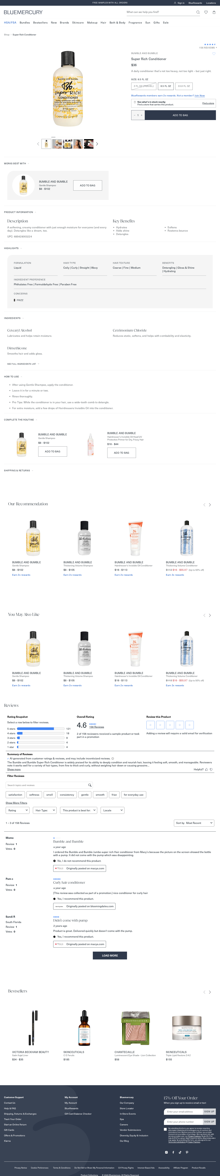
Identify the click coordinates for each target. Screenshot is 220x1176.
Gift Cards (9, 1129)
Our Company (127, 1102)
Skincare (78, 22)
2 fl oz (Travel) (144, 86)
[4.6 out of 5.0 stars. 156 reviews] (210, 44)
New (54, 22)
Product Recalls (199, 1168)
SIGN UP (209, 1111)
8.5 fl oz (166, 86)
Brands (64, 22)
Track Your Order (12, 1119)
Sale (166, 22)
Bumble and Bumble (144, 53)
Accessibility (164, 1168)
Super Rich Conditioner (24, 34)
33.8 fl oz (184, 86)
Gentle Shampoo (47, 185)
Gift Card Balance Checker (78, 1113)
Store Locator (127, 1108)
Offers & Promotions (14, 1135)
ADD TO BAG (87, 185)
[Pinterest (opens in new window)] (187, 1151)
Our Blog (124, 1140)
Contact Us (9, 1102)
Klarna (7, 1140)
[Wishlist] (206, 12)
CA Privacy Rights (126, 1168)
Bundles (25, 22)
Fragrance (135, 22)
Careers (124, 1124)
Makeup (92, 22)
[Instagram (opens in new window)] (166, 1151)
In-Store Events (128, 1113)
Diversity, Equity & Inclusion (134, 1135)
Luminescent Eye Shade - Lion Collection (135, 1055)
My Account (71, 1102)
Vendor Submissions (130, 1129)
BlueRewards (195, 2)
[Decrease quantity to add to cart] (133, 115)
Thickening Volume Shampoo (78, 565)
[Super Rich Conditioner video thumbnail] (89, 144)
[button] (214, 12)
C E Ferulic (69, 1055)
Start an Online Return (15, 1124)
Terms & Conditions (62, 1168)
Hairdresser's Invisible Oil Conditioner (133, 565)
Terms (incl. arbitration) (177, 1142)
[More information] (215, 47)
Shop (6, 34)
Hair (103, 22)
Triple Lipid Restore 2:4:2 (178, 1055)
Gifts (157, 22)
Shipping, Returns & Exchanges (20, 1113)
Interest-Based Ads (146, 1168)
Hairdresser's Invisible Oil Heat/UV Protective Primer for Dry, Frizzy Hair (125, 438)
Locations (211, 2)
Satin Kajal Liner (20, 1055)
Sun (147, 22)
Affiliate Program (180, 1168)
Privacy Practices (194, 1136)
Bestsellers (40, 22)
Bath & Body (118, 22)
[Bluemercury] (23, 12)
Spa (122, 1119)
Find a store (208, 103)
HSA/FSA (10, 22)
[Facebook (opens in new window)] (173, 1151)
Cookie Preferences (39, 1168)
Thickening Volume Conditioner (182, 565)
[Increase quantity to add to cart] (143, 115)
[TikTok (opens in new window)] (180, 1151)
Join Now (200, 95)
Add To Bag (52, 451)
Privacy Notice (20, 1168)
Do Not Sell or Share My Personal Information (94, 1168)
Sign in (181, 2)
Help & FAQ (10, 1108)
